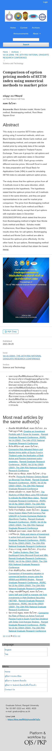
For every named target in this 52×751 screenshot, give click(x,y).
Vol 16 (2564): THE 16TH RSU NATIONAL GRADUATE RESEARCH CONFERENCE (26, 56)
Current (23, 28)
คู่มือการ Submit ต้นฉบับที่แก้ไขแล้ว (20, 685)
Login (45, 2)
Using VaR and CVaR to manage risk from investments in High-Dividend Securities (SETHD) (28, 597)
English (8, 650)
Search (26, 44)
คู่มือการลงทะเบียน (13, 676)
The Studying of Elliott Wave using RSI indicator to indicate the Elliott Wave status (28, 495)
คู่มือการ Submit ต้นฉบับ (15, 680)
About (36, 33)
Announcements (20, 33)
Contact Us (10, 689)
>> (19, 636)
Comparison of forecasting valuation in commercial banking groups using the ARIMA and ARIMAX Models (26, 576)
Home (13, 28)
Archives (36, 28)
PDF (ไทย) (11, 332)
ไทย (6, 654)
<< (4, 636)
